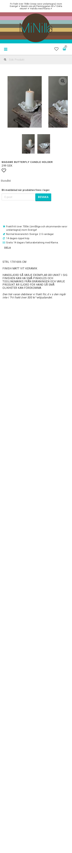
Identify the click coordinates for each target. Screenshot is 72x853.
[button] (56, 49)
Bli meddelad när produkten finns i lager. (26, 190)
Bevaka (43, 197)
